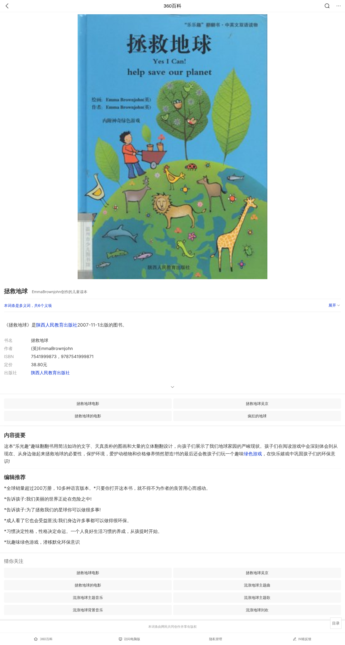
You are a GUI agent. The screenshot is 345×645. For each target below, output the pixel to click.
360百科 (172, 6)
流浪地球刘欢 (257, 610)
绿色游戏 (253, 453)
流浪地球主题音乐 (88, 597)
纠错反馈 (304, 639)
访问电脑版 (132, 639)
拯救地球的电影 (88, 416)
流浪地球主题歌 (257, 597)
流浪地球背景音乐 (88, 610)
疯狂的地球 (257, 416)
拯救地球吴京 (257, 403)
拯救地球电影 (88, 403)
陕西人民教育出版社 (56, 325)
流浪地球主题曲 (257, 585)
